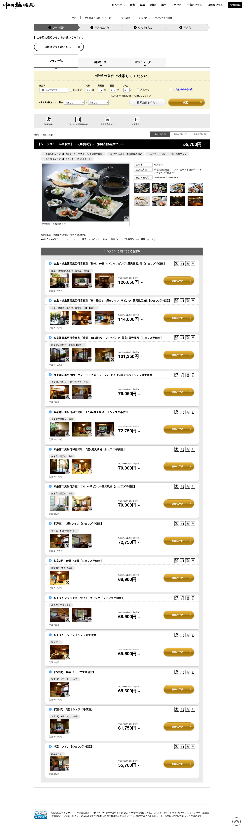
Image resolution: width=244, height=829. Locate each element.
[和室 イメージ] (82, 466)
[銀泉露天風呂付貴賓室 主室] (104, 355)
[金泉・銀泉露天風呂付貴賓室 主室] (104, 280)
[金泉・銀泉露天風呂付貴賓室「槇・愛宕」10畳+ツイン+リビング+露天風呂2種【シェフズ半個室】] (59, 318)
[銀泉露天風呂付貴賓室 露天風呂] (59, 355)
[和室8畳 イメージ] (59, 726)
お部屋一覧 (100, 62)
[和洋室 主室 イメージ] (59, 541)
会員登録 (125, 17)
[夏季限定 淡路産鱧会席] (85, 192)
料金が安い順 (200, 134)
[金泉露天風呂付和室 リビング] (104, 429)
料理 (153, 4)
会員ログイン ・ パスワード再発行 (155, 17)
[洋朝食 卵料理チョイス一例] (159, 201)
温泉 (142, 4)
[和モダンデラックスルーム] (59, 615)
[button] (40, 814)
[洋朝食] (142, 201)
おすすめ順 (160, 134)
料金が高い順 (180, 134)
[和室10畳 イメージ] (59, 689)
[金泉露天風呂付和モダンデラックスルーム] (82, 392)
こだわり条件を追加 (183, 89)
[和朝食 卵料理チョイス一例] (177, 188)
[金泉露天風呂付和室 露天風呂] (59, 429)
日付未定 (77, 89)
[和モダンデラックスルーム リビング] (82, 615)
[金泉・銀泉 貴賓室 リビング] (82, 280)
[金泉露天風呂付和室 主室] (82, 429)
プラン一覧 (56, 60)
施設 (163, 4)
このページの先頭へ (236, 825)
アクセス (176, 4)
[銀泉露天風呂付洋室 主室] (82, 503)
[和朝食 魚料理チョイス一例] (195, 188)
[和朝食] (159, 188)
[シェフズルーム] (177, 201)
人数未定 (144, 89)
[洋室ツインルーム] (59, 763)
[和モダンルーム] (59, 652)
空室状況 (235, 4)
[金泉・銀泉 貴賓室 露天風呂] (59, 280)
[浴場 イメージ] (195, 201)
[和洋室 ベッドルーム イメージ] (82, 541)
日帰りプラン (215, 4)
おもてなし (118, 4)
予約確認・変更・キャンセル (99, 17)
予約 (74, 17)
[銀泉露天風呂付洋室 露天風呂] (59, 503)
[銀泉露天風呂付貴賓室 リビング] (82, 355)
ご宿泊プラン (195, 4)
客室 (132, 4)
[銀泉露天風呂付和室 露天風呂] (59, 466)
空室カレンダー (144, 62)
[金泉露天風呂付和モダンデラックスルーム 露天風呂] (59, 392)
